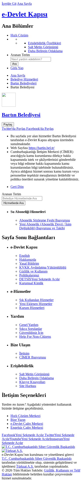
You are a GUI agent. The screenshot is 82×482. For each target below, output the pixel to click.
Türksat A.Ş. (25, 466)
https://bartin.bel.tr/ (41, 148)
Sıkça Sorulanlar (30, 329)
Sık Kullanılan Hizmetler (36, 300)
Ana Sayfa (24, 3)
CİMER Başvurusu (32, 357)
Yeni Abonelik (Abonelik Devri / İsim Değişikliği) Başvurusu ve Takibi (45, 226)
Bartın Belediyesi (21, 115)
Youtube (30, 439)
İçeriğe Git (9, 3)
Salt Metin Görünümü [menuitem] (43, 47)
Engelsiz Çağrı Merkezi (26, 427)
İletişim (24, 353)
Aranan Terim (20, 55)
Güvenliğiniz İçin (31, 332)
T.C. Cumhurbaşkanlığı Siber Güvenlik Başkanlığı (37, 458)
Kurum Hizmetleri (31, 308)
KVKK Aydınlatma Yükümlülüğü (42, 267)
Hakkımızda (27, 259)
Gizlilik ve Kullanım (33, 271)
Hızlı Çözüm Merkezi (25, 416)
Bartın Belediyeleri (23, 83)
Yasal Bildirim (29, 263)
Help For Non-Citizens (35, 336)
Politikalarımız (29, 275)
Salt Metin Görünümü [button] (34, 374)
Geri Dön (17, 187)
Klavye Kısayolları (32, 382)
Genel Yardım (28, 325)
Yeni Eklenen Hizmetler (35, 304)
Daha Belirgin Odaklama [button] (36, 378)
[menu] (45, 45)
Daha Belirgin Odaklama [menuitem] (45, 51)
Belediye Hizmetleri (24, 79)
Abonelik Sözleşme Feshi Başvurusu (44, 220)
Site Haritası (27, 386)
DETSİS (39, 279)
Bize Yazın (17, 420)
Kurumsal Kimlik (31, 283)
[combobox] (30, 59)
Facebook (23, 435)
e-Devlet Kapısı (24, 14)
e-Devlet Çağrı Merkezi (26, 423)
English (24, 255)
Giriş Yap (16, 68)
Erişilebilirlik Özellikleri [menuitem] (44, 43)
